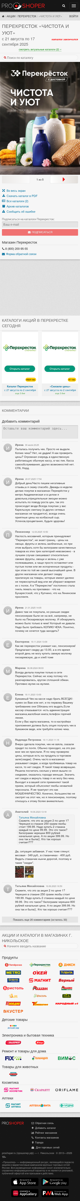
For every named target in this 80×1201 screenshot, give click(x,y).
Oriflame (66, 1090)
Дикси (66, 965)
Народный (66, 1003)
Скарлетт (40, 1090)
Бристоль (13, 988)
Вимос (66, 1058)
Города (38, 1142)
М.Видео (40, 1043)
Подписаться (41, 232)
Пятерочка (13, 965)
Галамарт (40, 1058)
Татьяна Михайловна (32, 817)
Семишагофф (40, 1003)
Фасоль (40, 996)
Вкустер (13, 1011)
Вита (40, 1105)
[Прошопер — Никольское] (3, 16)
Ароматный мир (13, 996)
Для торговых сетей (46, 1147)
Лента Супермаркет (13, 980)
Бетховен (13, 1074)
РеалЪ (66, 996)
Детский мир (13, 1027)
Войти (73, 16)
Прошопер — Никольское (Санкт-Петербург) (23, 6)
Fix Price (13, 1058)
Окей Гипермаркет (40, 972)
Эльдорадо (13, 1043)
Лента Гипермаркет (66, 972)
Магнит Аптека (13, 1105)
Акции (11, 16)
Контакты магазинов (46, 1137)
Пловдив (13, 1003)
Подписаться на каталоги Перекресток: (28, 219)
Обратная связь (44, 1123)
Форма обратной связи (20, 254)
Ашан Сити (66, 988)
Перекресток (27, 16)
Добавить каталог (45, 1128)
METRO (13, 972)
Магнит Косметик (13, 1090)
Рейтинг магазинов (45, 1132)
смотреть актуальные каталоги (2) (39, 49)
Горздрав (66, 1105)
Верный (66, 980)
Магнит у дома (40, 980)
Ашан (40, 988)
